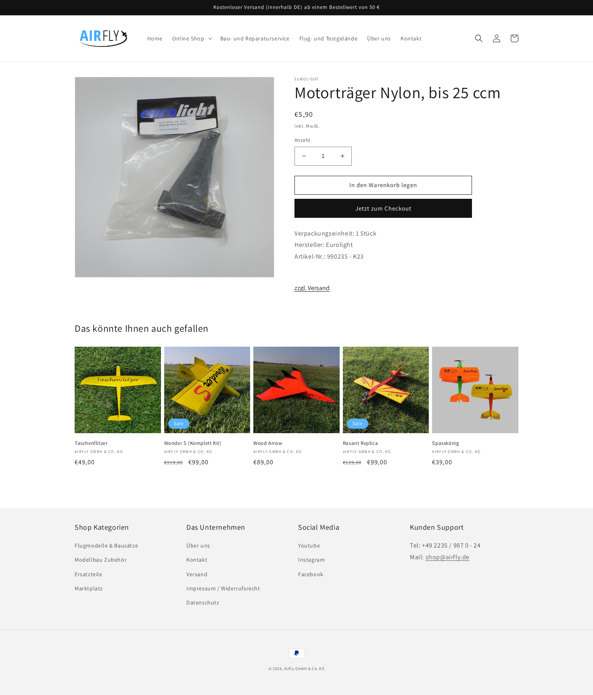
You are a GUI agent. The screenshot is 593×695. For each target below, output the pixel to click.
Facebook (311, 574)
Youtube (309, 545)
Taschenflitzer (91, 443)
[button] (191, 38)
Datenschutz (202, 602)
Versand (196, 574)
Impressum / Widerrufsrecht (223, 588)
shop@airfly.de (448, 557)
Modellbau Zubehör (101, 559)
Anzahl (302, 140)
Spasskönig (445, 443)
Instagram (311, 559)
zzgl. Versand (312, 288)
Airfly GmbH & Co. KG (304, 668)
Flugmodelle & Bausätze (106, 545)
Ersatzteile (88, 574)
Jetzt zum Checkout (383, 208)
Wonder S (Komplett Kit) (192, 443)
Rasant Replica (360, 443)
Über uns (198, 545)
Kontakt (196, 559)
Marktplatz (89, 588)
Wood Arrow (267, 443)
